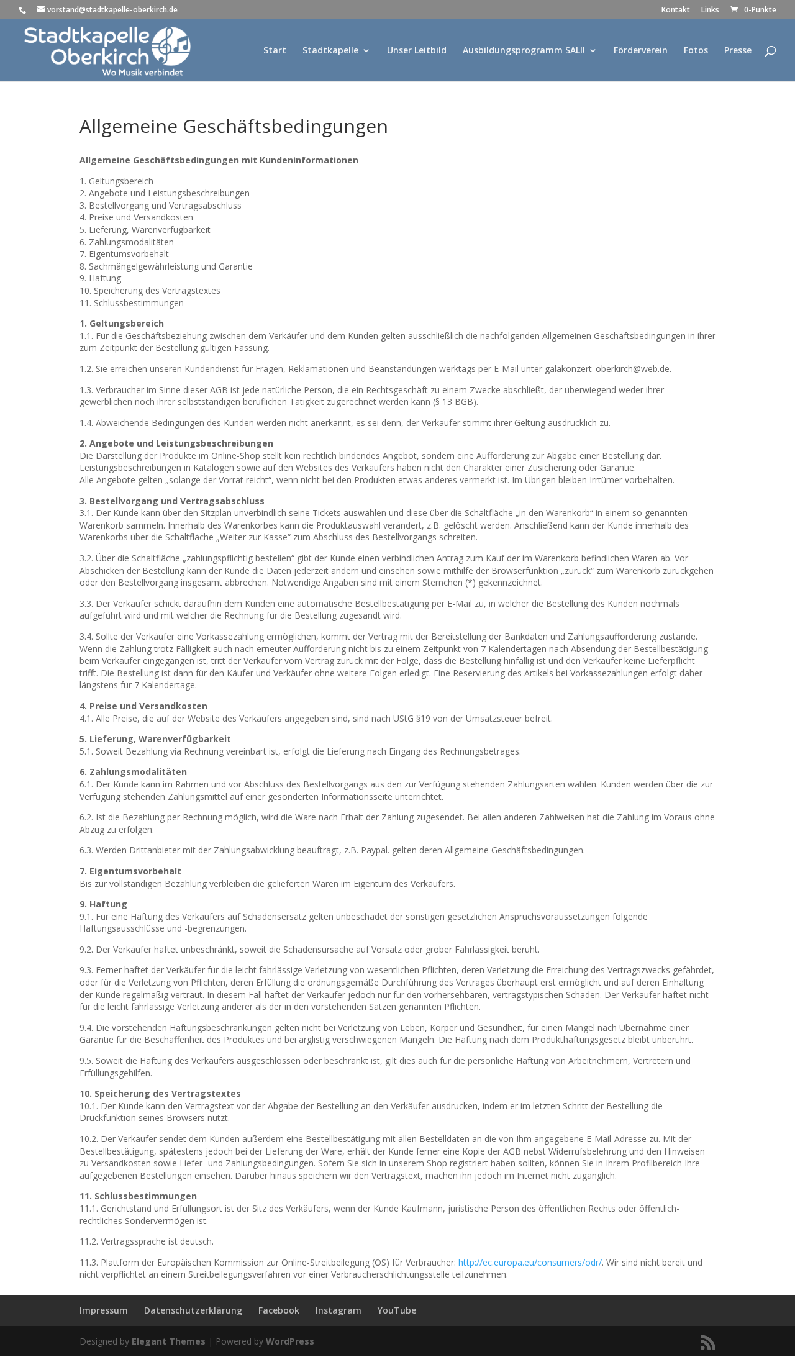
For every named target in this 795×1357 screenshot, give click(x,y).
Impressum (104, 1310)
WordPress (290, 1341)
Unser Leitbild (417, 51)
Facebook (278, 1310)
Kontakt (675, 10)
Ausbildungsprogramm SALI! (524, 51)
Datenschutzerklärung (193, 1310)
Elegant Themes (169, 1341)
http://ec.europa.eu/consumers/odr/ (530, 1262)
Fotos (696, 51)
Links (710, 10)
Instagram (338, 1310)
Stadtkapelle (330, 51)
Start (274, 51)
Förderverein (641, 51)
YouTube (397, 1310)
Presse (738, 51)
